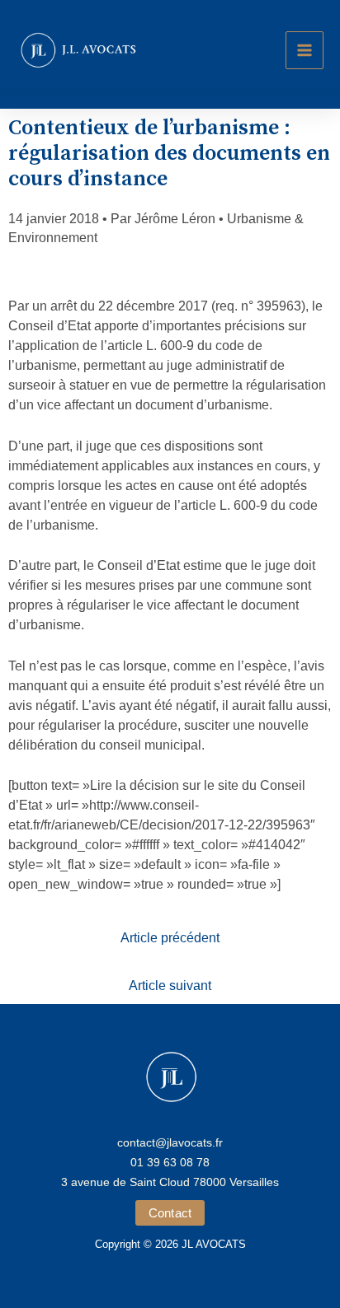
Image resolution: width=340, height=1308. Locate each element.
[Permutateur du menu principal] (304, 50)
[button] (170, 1213)
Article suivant (170, 986)
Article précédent (170, 938)
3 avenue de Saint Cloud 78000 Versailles (170, 1182)
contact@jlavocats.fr (170, 1142)
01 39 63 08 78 (170, 1162)
